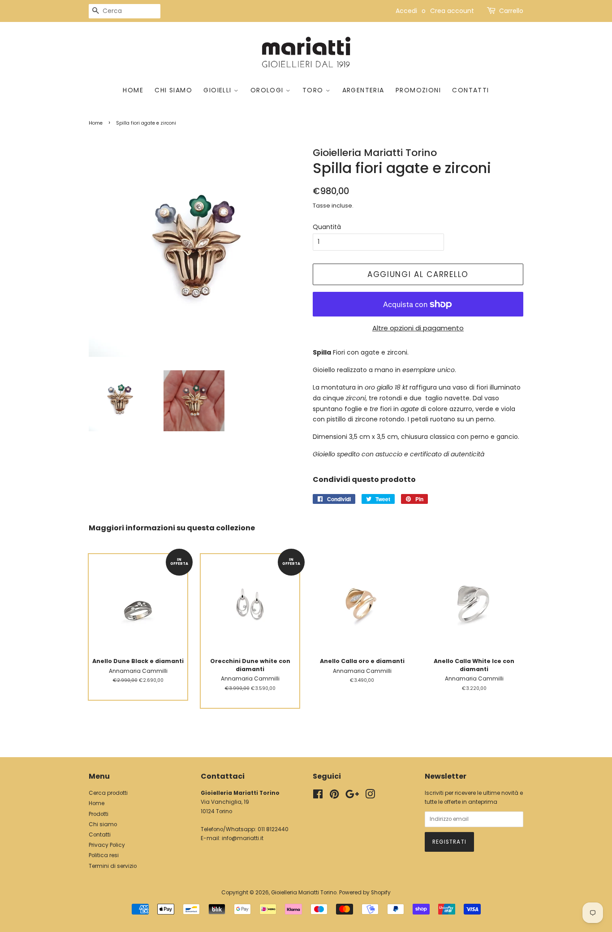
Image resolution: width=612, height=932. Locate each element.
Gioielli (218, 90)
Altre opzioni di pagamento (418, 328)
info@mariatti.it (242, 838)
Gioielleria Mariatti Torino (303, 892)
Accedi (406, 10)
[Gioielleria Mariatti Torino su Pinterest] (334, 796)
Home (133, 90)
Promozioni (418, 90)
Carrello (511, 10)
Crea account (452, 10)
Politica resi (104, 855)
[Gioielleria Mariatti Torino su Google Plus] (352, 796)
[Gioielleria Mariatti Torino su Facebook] (318, 796)
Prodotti (98, 814)
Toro (314, 90)
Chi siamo (173, 90)
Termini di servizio (113, 866)
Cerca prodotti (108, 793)
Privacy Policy (107, 845)
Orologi (268, 90)
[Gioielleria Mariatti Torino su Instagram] (370, 796)
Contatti (470, 90)
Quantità (327, 226)
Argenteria (363, 90)
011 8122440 (273, 829)
